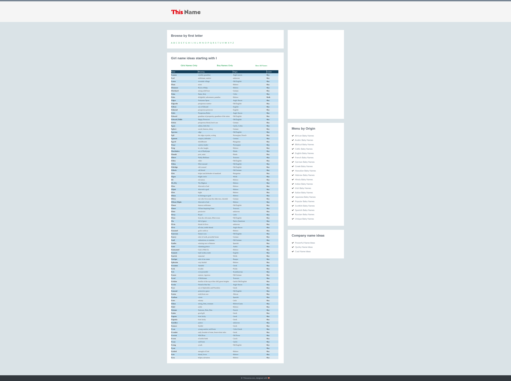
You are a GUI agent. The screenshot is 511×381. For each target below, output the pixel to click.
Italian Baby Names (304, 193)
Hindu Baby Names (304, 180)
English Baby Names (304, 153)
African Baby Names (304, 136)
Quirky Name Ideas (304, 247)
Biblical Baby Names (304, 144)
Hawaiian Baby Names (305, 171)
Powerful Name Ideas (305, 243)
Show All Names (261, 66)
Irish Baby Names (303, 188)
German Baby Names (305, 162)
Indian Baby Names (304, 184)
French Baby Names (304, 158)
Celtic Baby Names (304, 149)
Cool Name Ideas (303, 251)
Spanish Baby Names (304, 210)
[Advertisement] (312, 74)
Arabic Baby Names (304, 140)
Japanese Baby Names (305, 197)
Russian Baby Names (304, 214)
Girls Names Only (189, 65)
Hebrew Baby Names (305, 175)
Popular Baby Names (304, 201)
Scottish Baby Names (305, 206)
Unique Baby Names (304, 219)
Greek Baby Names (304, 166)
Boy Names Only (225, 65)
